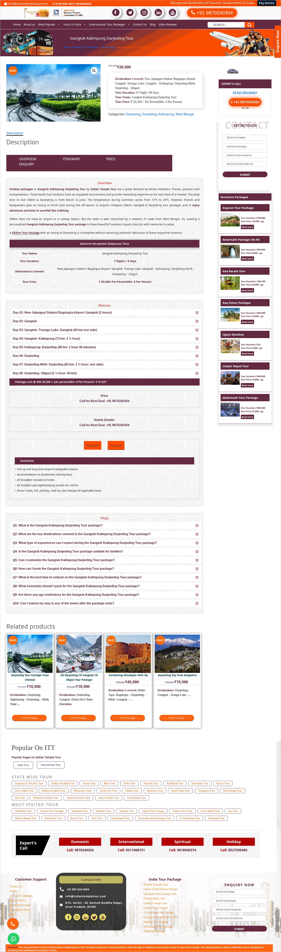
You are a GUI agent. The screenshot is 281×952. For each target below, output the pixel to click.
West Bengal (108, 47)
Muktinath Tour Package (240, 398)
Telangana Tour (206, 790)
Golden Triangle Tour (155, 903)
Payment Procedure (20, 905)
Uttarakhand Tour (136, 797)
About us (29, 24)
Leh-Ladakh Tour (24, 790)
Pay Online (266, 3)
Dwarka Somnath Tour (155, 884)
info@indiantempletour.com (27, 4)
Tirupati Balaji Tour (154, 898)
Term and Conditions (21, 895)
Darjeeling (133, 114)
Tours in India (72, 24)
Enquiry (26, 164)
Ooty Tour (97, 818)
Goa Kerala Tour (234, 271)
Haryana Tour (151, 783)
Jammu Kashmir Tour (78, 797)
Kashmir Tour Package (155, 921)
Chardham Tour (23, 811)
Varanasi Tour (126, 811)
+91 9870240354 (117, 401)
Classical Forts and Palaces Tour (160, 917)
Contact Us (140, 24)
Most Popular (46, 24)
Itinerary (71, 159)
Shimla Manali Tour (26, 818)
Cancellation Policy (20, 909)
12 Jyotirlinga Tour (189, 818)
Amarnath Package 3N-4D (241, 239)
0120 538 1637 (64, 4)
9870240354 (83, 4)
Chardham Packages (154, 931)
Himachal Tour (216, 818)
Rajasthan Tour (155, 790)
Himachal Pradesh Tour (45, 797)
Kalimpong (166, 114)
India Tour (23, 765)
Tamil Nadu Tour (180, 790)
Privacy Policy (18, 900)
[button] (94, 70)
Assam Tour (89, 783)
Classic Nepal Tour (236, 366)
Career (13, 891)
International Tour (51, 764)
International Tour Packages (107, 24)
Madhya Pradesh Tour (54, 790)
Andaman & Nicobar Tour (29, 783)
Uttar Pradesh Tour (108, 797)
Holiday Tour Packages (86, 47)
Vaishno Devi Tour (182, 811)
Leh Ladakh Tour (210, 811)
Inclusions (92, 445)
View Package (29, 718)
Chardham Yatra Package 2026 (159, 893)
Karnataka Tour (200, 783)
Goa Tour (20, 797)
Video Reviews (168, 24)
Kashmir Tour (103, 811)
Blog (153, 24)
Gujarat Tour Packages (155, 907)
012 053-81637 (246, 93)
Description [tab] (14, 133)
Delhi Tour (129, 783)
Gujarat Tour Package (238, 208)
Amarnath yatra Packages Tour (154, 818)
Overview (27, 159)
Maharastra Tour (83, 790)
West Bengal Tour (232, 790)
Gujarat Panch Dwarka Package (160, 889)
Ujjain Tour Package (153, 811)
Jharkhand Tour (174, 783)
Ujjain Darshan (233, 334)
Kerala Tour (222, 783)
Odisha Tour (132, 790)
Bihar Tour (109, 783)
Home (17, 24)
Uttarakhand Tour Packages (158, 926)
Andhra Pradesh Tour (62, 783)
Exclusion (116, 445)
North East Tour (108, 790)
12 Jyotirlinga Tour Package (158, 912)
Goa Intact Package (237, 303)
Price (111, 159)
